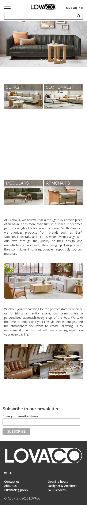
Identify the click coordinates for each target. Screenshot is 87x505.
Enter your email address (20, 416)
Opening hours (58, 481)
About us (10, 486)
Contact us (11, 481)
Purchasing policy (16, 490)
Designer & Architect (62, 486)
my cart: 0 (74, 8)
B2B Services (57, 490)
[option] (43, 44)
